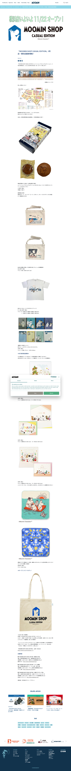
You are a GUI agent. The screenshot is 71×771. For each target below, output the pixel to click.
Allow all (51, 393)
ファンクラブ (27, 756)
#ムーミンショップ (20, 722)
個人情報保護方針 (51, 753)
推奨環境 (50, 754)
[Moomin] (35, 2)
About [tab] (52, 380)
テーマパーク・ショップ (41, 753)
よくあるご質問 (51, 751)
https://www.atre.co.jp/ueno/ (29, 669)
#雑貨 (51, 724)
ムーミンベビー (27, 754)
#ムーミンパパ (29, 727)
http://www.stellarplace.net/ (33, 677)
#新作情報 (42, 727)
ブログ (26, 753)
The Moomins (15, 749)
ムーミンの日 (27, 758)
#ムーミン (42, 722)
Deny (35, 393)
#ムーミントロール (47, 727)
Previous (5, 741)
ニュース (9, 7)
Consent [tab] (19, 380)
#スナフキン (47, 722)
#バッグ (34, 727)
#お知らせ (37, 727)
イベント (17, 7)
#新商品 (19, 724)
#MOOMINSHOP (37, 722)
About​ (38, 749)
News (26, 749)
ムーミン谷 (15, 752)
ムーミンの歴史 (39, 751)
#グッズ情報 (31, 722)
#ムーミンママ (24, 727)
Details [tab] (35, 380)
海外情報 (26, 759)
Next (66, 741)
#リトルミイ (26, 722)
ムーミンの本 (15, 753)
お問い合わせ (51, 752)
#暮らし (19, 727)
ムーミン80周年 (27, 762)
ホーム (3, 7)
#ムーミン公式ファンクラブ (31, 724)
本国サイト (50, 757)
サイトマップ (51, 756)
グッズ (26, 752)
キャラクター (15, 751)
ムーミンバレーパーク (28, 757)
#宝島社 (37, 724)
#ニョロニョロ (24, 724)
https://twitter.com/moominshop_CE (25, 650)
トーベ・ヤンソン (40, 752)
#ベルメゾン (42, 724)
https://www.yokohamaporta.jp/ (30, 661)
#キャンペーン (47, 724)
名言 (14, 754)
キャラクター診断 (16, 756)
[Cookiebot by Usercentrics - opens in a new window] (51, 377)
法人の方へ (38, 754)
